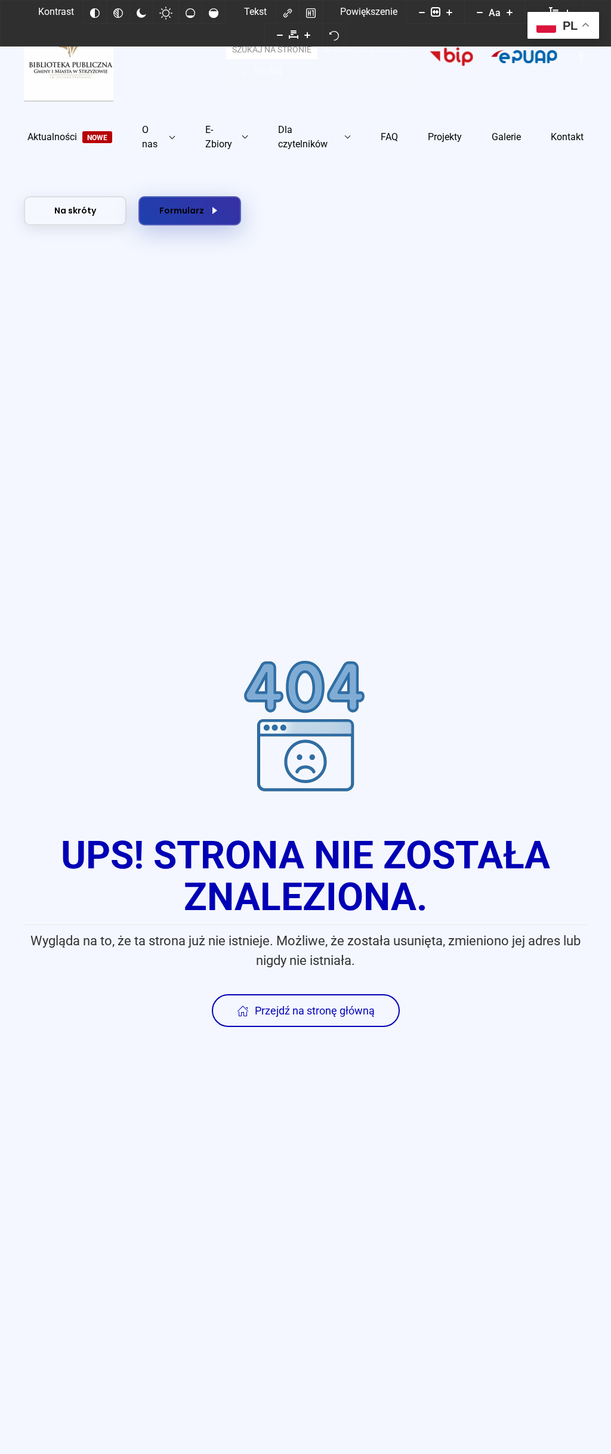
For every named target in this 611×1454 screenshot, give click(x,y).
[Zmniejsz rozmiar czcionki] (480, 12)
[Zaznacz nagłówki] (311, 12)
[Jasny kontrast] (166, 12)
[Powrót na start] (68, 56)
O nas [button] (150, 137)
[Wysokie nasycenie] (214, 12)
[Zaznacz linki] (288, 12)
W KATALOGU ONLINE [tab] (364, 49)
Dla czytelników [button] (303, 137)
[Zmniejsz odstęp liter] (280, 34)
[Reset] (334, 35)
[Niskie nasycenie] (190, 12)
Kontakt (567, 137)
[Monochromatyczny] (118, 12)
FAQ (389, 137)
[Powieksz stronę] (449, 12)
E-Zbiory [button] (218, 137)
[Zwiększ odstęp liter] (307, 34)
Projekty (445, 137)
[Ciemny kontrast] (141, 12)
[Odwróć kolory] (95, 12)
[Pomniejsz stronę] (422, 12)
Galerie (506, 137)
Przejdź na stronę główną (315, 1010)
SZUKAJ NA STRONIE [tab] (271, 49)
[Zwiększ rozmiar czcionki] (510, 12)
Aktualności (67, 137)
